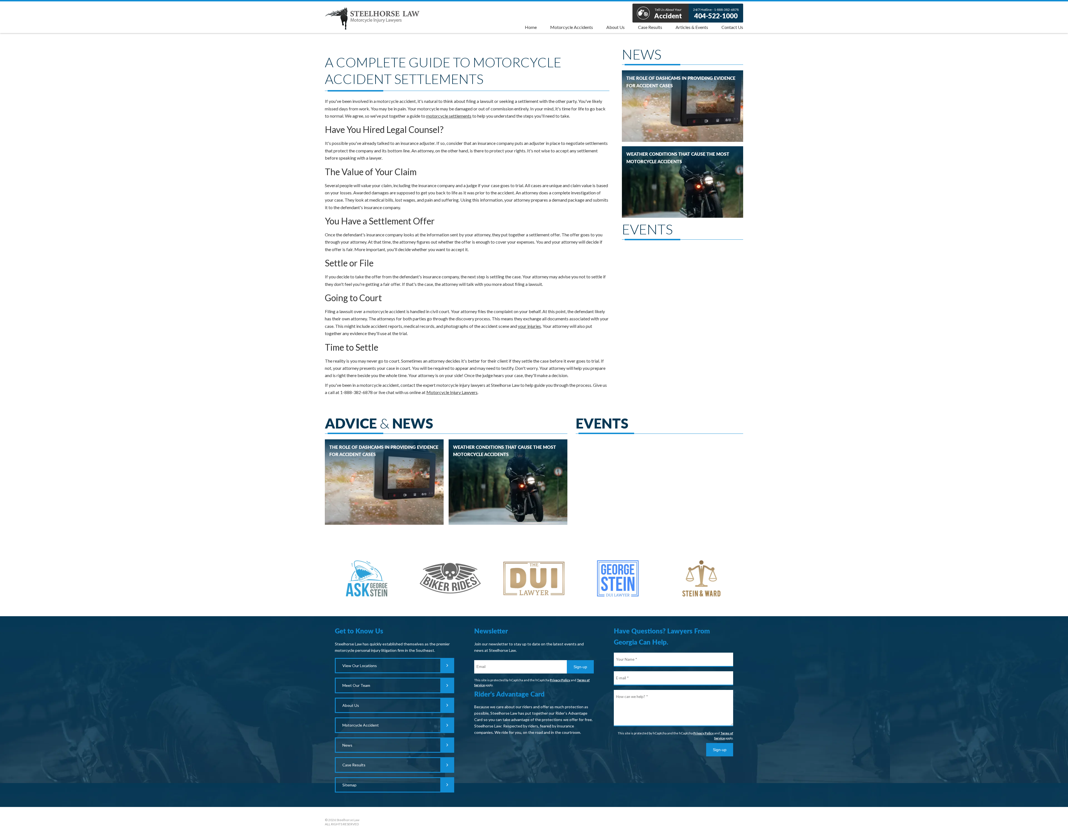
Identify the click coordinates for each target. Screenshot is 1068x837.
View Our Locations (359, 665)
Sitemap (349, 784)
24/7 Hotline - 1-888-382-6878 (716, 14)
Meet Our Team (356, 685)
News (347, 745)
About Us (350, 705)
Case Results (353, 764)
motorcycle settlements (448, 115)
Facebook (534, 822)
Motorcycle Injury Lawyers (452, 392)
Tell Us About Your (668, 14)
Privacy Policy (560, 680)
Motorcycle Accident (360, 725)
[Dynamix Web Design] (729, 821)
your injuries (529, 326)
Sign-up (580, 667)
